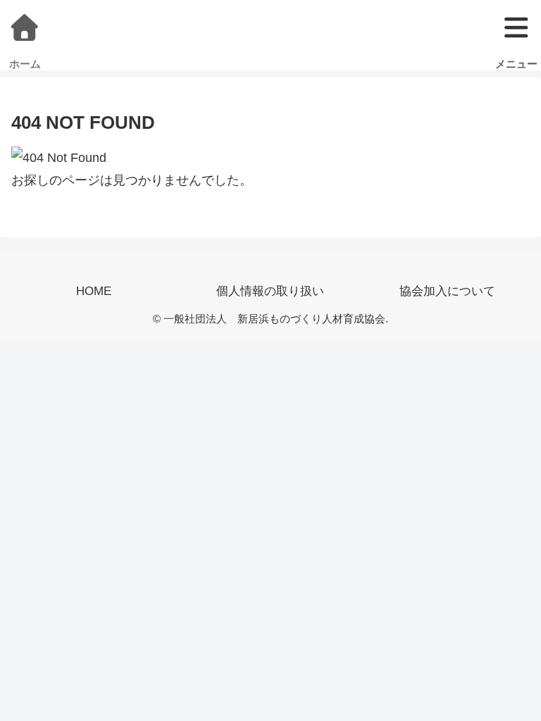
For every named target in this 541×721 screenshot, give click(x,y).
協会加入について (447, 291)
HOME (93, 291)
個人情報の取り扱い (270, 291)
